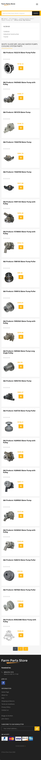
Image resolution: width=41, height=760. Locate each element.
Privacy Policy (5, 707)
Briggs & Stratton (7, 716)
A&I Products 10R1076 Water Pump (16, 112)
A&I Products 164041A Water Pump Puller (19, 560)
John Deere (5, 719)
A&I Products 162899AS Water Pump (17, 500)
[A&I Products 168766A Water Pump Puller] (9, 605)
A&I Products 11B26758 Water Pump (17, 142)
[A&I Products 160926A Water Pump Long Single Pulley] (9, 366)
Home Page (5, 692)
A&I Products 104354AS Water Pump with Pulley (19, 83)
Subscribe (37, 728)
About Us (4, 695)
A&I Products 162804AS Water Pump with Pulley (19, 471)
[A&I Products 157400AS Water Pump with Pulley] (9, 247)
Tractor (5, 37)
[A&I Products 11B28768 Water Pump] (9, 187)
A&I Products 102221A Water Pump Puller (19, 52)
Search (36, 13)
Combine (6, 31)
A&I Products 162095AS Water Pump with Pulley (19, 441)
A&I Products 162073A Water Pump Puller (19, 411)
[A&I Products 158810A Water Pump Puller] (9, 277)
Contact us (5, 710)
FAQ (2, 698)
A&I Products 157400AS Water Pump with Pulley (19, 233)
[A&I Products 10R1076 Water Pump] (9, 128)
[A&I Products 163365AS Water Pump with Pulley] (9, 546)
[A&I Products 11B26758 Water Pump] (9, 158)
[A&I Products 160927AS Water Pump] (9, 396)
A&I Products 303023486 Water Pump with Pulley (19, 621)
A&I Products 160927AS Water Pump (17, 381)
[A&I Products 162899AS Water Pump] (9, 516)
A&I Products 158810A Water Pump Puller (19, 261)
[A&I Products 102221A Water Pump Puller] (9, 68)
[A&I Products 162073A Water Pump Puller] (9, 426)
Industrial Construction (11, 34)
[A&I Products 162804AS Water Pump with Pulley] (9, 486)
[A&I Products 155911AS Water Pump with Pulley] (9, 217)
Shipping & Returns (8, 701)
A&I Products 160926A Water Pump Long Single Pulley (19, 352)
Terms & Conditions (8, 704)
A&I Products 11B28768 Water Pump (17, 172)
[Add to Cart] (21, 68)
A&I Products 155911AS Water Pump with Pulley (19, 203)
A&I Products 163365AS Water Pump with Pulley (19, 531)
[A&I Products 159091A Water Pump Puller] (9, 307)
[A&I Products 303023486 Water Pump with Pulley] (9, 635)
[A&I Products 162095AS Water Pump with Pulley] (9, 456)
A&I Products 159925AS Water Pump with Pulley (19, 322)
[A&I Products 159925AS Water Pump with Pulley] (9, 337)
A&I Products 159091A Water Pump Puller (19, 291)
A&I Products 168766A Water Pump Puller (19, 590)
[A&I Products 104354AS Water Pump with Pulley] (9, 98)
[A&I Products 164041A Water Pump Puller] (9, 575)
